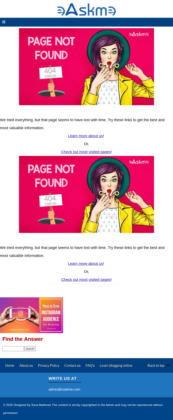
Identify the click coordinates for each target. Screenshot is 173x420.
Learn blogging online (116, 365)
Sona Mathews (41, 405)
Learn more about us (85, 136)
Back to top (156, 365)
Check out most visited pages (86, 152)
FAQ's (91, 365)
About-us (26, 365)
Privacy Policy (49, 365)
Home (10, 365)
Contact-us (72, 365)
